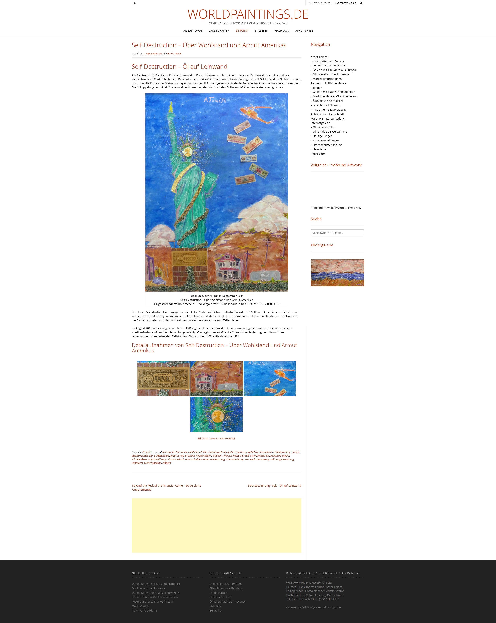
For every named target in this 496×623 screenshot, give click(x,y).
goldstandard (161, 455)
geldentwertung (282, 452)
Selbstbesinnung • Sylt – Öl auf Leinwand (274, 485)
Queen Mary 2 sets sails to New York (155, 593)
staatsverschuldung (214, 459)
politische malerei (279, 455)
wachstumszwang (260, 459)
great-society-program (182, 455)
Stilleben (261, 30)
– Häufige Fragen (321, 136)
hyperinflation (203, 455)
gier (151, 455)
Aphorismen (304, 30)
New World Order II (144, 610)
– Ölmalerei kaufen (323, 127)
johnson (227, 455)
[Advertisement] (216, 525)
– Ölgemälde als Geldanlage (329, 131)
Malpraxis (282, 30)
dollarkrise (253, 452)
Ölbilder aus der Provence (149, 588)
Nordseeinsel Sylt (221, 597)
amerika (166, 452)
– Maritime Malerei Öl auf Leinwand (334, 96)
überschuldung (234, 459)
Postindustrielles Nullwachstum (152, 601)
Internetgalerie (346, 3)
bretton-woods (180, 452)
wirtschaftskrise (152, 462)
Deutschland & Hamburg (226, 584)
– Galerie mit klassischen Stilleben (333, 92)
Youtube (335, 607)
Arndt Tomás (193, 30)
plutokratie (263, 455)
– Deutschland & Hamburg (328, 65)
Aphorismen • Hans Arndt (327, 114)
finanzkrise (266, 452)
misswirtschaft (241, 455)
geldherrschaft (140, 455)
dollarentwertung (236, 452)
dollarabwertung (217, 452)
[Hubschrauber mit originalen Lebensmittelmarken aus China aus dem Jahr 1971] (270, 378)
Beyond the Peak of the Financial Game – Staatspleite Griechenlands (166, 487)
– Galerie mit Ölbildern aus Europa (333, 70)
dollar (203, 452)
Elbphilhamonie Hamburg (226, 588)
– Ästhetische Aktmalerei (327, 101)
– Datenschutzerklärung (326, 145)
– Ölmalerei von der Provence (330, 74)
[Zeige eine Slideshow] (216, 438)
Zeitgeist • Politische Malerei (329, 83)
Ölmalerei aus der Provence (228, 601)
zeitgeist (166, 462)
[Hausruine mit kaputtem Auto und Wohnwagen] (216, 378)
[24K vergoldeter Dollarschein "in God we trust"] (163, 378)
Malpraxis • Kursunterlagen (328, 118)
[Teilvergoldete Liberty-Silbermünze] (216, 414)
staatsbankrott (176, 459)
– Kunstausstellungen (325, 140)
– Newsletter (319, 149)
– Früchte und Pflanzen (326, 105)
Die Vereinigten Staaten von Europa (155, 597)
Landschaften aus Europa (327, 61)
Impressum (318, 154)
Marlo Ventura (141, 606)
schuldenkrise (139, 459)
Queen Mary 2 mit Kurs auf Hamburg (156, 584)
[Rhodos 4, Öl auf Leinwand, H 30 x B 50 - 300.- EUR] (337, 275)
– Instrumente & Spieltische (329, 109)
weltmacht (137, 462)
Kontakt (322, 607)
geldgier (296, 452)
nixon (253, 455)
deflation (194, 452)
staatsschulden (193, 459)
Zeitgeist (242, 30)
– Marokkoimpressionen (326, 79)
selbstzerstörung (157, 459)
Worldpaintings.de (248, 14)
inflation (217, 455)
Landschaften (219, 30)
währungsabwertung (282, 459)
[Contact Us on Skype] (135, 3)
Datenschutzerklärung (300, 607)
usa (247, 459)
